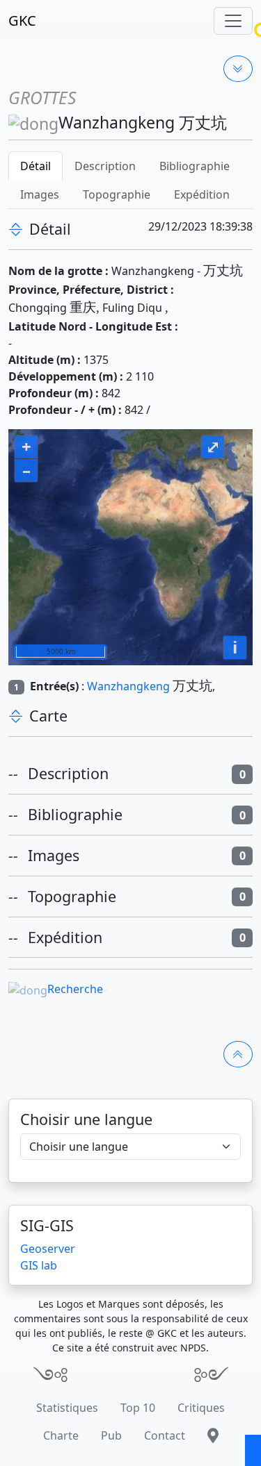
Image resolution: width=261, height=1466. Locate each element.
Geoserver (47, 1248)
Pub (111, 1435)
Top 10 (137, 1407)
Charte (61, 1435)
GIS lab (38, 1265)
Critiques (201, 1407)
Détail (35, 166)
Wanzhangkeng (128, 686)
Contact (164, 1435)
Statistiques (67, 1407)
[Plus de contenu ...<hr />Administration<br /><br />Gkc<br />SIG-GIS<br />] (238, 69)
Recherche (75, 989)
